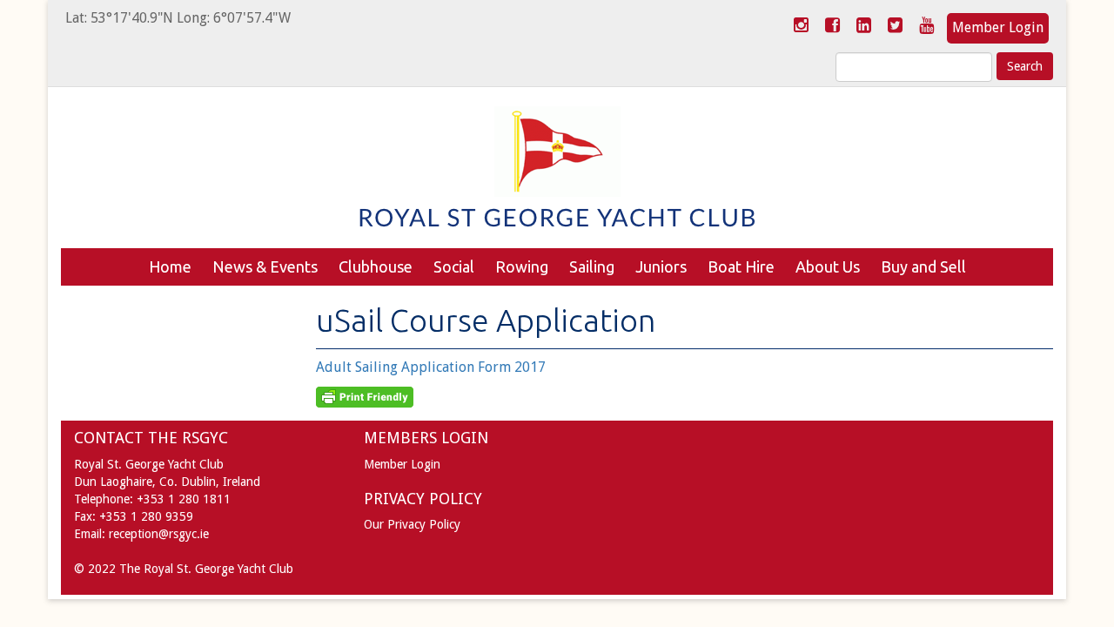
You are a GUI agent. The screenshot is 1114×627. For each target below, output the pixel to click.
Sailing (591, 266)
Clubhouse (376, 266)
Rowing (521, 266)
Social (453, 266)
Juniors (661, 266)
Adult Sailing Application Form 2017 (431, 367)
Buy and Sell (923, 266)
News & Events (265, 266)
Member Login (998, 27)
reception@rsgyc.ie (159, 534)
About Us (827, 266)
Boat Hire (741, 266)
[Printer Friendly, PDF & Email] (364, 396)
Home (170, 266)
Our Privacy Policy (412, 524)
